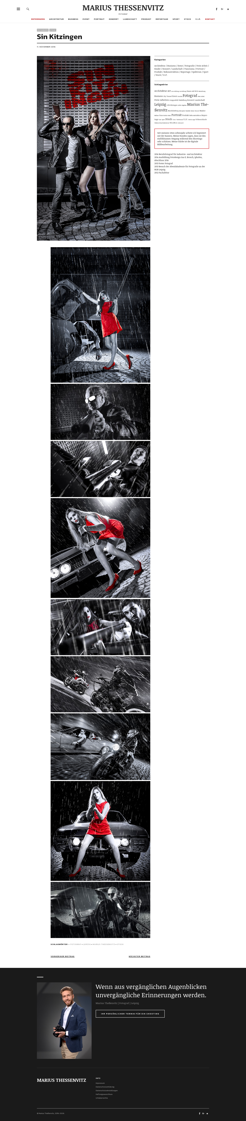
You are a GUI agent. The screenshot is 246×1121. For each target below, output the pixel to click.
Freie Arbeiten (161, 99)
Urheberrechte (102, 1098)
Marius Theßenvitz (104, 944)
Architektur (56, 19)
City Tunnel (167, 96)
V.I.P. (198, 19)
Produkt (146, 19)
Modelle (188, 111)
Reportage (162, 19)
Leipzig (87, 944)
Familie (180, 96)
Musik (197, 111)
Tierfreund (179, 119)
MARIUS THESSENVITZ (123, 7)
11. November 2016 (46, 46)
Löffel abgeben (182, 105)
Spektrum (196, 71)
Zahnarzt (181, 123)
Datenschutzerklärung (105, 1087)
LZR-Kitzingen (172, 105)
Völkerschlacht (201, 119)
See (160, 119)
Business (73, 19)
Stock (187, 19)
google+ (222, 9)
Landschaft (130, 19)
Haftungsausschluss (104, 1094)
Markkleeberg (173, 111)
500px (228, 9)
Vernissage (191, 119)
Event (86, 19)
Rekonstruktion (171, 71)
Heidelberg (183, 100)
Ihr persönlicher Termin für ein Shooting (130, 1013)
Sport (176, 19)
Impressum (100, 1083)
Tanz (174, 119)
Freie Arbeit (202, 65)
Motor (192, 111)
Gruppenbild (173, 100)
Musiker (202, 111)
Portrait (99, 19)
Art (169, 90)
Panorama (189, 68)
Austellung (182, 91)
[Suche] (28, 9)
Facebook (216, 9)
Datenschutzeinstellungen (107, 1090)
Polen (169, 115)
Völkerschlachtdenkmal (161, 123)
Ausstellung (175, 91)
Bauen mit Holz (192, 91)
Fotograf (75, 944)
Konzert (114, 19)
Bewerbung (202, 91)
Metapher (182, 111)
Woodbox (173, 123)
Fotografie (43, 30)
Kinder (157, 68)
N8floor (156, 115)
